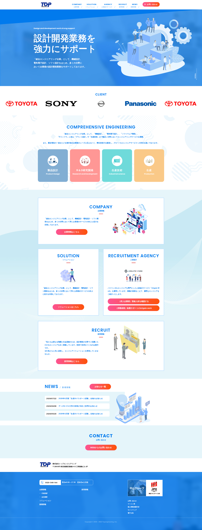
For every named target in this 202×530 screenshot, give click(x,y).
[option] (21, 103)
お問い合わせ (132, 501)
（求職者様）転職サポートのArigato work (134, 308)
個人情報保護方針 (134, 507)
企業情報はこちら (71, 232)
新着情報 (42, 504)
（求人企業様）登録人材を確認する (133, 301)
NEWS (134, 5)
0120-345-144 (51, 482)
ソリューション (45, 500)
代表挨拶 (44, 493)
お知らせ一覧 (100, 387)
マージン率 (131, 504)
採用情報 (85, 489)
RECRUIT (123, 5)
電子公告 (131, 513)
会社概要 (44, 497)
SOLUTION (91, 5)
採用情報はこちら (71, 361)
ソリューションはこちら (68, 307)
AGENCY (106, 5)
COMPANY (77, 5)
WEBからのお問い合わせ (101, 447)
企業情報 (42, 489)
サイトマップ (132, 510)
